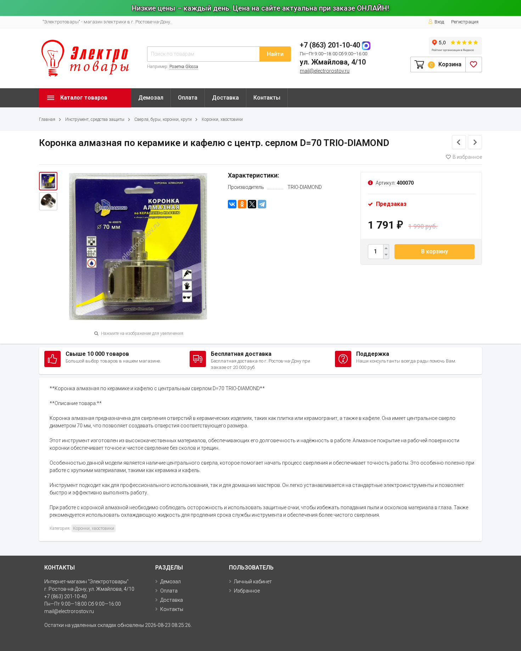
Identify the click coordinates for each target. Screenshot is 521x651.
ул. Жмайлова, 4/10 (333, 62)
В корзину (434, 251)
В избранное (467, 157)
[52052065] (48, 201)
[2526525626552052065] (138, 247)
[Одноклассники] (242, 204)
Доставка (225, 97)
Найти (275, 54)
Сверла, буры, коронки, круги (163, 119)
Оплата (187, 97)
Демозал (150, 97)
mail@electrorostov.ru (324, 71)
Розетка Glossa (183, 66)
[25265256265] (48, 181)
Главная (47, 119)
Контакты (266, 97)
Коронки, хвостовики (222, 119)
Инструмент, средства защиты (94, 119)
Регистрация (464, 21)
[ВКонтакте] (232, 204)
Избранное (247, 591)
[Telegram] (262, 204)
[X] (252, 204)
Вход (439, 21)
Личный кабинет (253, 581)
